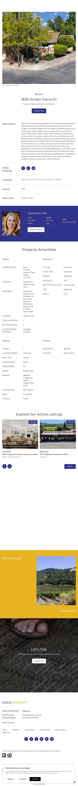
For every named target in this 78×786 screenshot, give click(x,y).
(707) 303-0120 (50, 221)
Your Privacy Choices (39, 784)
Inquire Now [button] (39, 111)
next (9, 466)
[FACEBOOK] (31, 739)
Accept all (35, 779)
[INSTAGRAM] (36, 739)
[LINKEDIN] (47, 739)
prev (4, 466)
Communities (29, 730)
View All (70, 466)
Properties (15, 730)
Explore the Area (68, 611)
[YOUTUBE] (41, 739)
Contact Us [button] (39, 661)
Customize (22, 779)
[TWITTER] (26, 739)
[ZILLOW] (52, 739)
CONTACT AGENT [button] (36, 229)
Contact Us (6, 732)
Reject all (11, 779)
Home (4, 730)
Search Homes (45, 730)
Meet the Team (60, 730)
